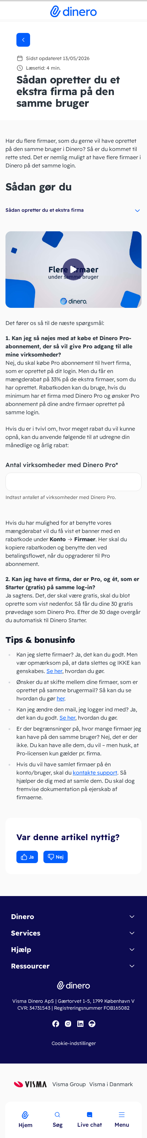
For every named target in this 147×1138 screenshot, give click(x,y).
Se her (54, 670)
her (60, 698)
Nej (60, 857)
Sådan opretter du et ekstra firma (44, 210)
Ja (31, 857)
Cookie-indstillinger (74, 1043)
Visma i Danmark (111, 1084)
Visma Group (69, 1084)
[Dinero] (4, 1106)
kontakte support (95, 772)
